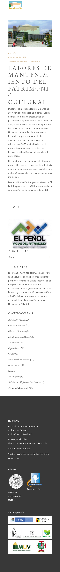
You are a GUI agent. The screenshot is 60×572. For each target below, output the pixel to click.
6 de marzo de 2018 (17, 57)
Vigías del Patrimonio (18, 387)
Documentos (13, 342)
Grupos (11, 353)
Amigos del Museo (16, 319)
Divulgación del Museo (19, 336)
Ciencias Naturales (17, 331)
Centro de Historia (16, 325)
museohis (12, 53)
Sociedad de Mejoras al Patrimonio (24, 61)
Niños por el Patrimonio (19, 359)
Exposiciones (13, 348)
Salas (10, 370)
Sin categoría (14, 376)
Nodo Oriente (14, 365)
